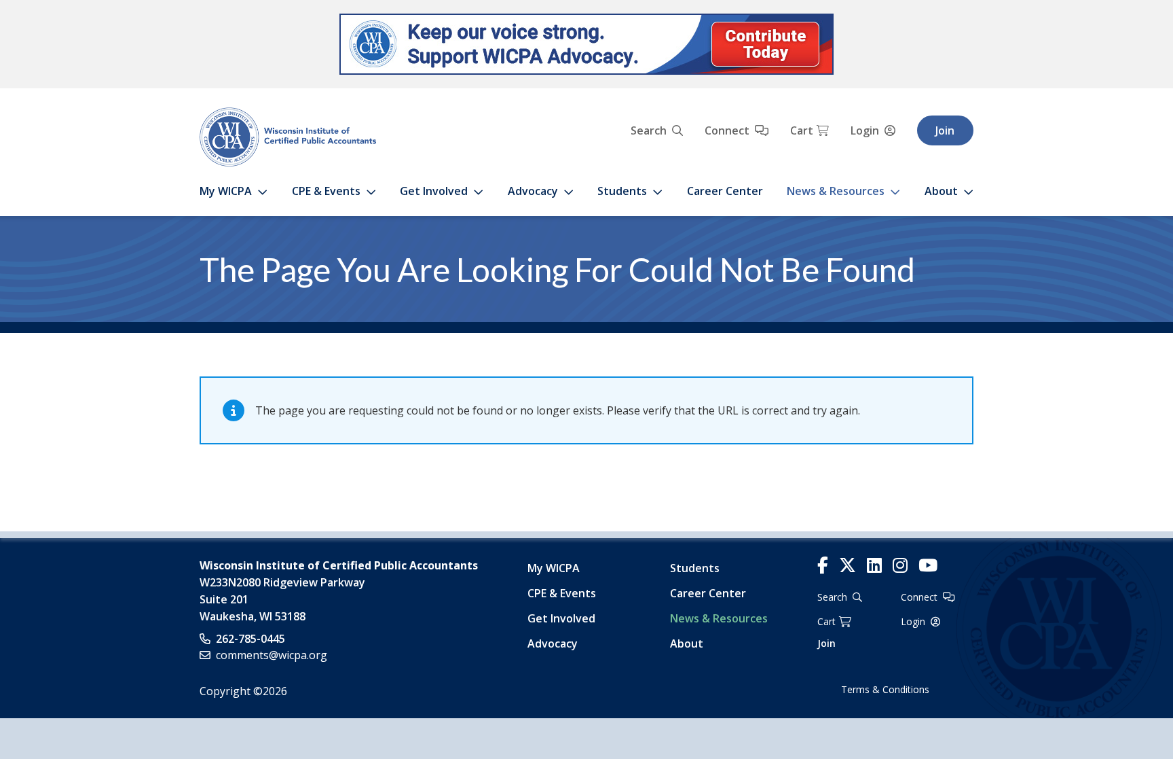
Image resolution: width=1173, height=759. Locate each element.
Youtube (927, 565)
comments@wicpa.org (271, 655)
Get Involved (434, 190)
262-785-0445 (250, 638)
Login (865, 130)
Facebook (822, 565)
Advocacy (533, 190)
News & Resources (836, 190)
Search (649, 130)
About (941, 190)
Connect (727, 130)
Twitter (847, 565)
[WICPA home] (288, 135)
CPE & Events (326, 190)
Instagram (900, 565)
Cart (801, 130)
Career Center (725, 190)
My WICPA (226, 190)
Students (622, 190)
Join (944, 130)
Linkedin (874, 565)
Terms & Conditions (885, 689)
